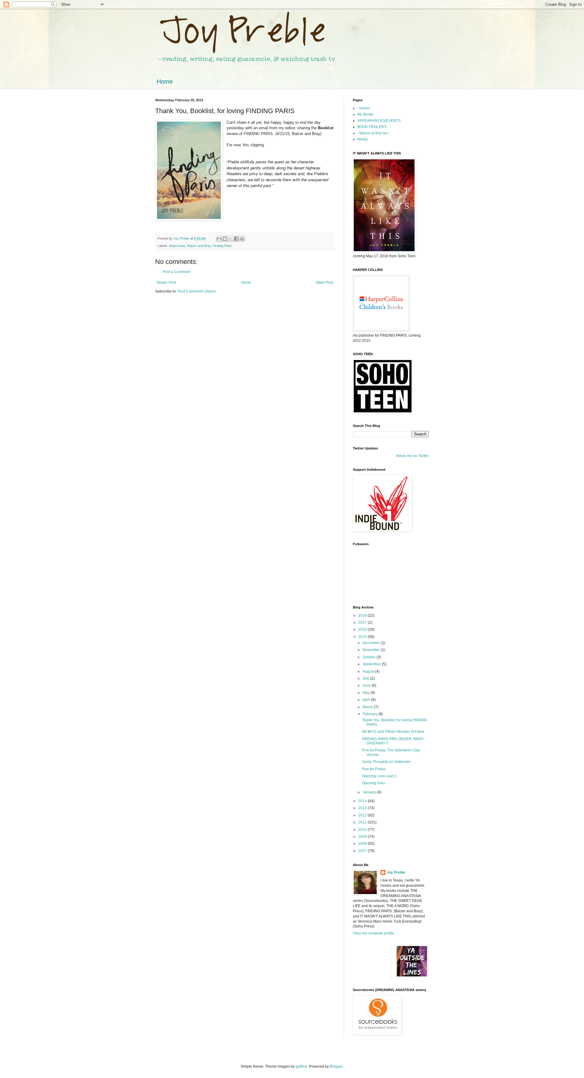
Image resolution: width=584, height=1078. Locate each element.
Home (165, 81)
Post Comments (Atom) (197, 291)
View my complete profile (373, 933)
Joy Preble (396, 872)
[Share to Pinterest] (242, 239)
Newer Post (166, 282)
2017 (363, 622)
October (370, 657)
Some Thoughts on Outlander (386, 762)
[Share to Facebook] (236, 239)
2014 (363, 801)
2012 (363, 815)
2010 (363, 829)
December (372, 643)
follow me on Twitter (412, 456)
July (366, 678)
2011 (363, 822)
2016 (363, 629)
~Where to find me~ (373, 133)
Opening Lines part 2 (379, 776)
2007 (363, 851)
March (368, 707)
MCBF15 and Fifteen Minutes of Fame (393, 732)
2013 (363, 808)
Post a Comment (176, 272)
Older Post (324, 282)
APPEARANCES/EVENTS (379, 121)
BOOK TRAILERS (372, 127)
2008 (363, 843)
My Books (365, 114)
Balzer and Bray (199, 246)
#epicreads (177, 246)
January (370, 792)
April (367, 700)
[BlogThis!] (225, 239)
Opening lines (373, 783)
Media (362, 139)
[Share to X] (231, 239)
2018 (363, 615)
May (366, 693)
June (367, 685)
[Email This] (219, 239)
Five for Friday (373, 769)
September (372, 664)
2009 (363, 836)
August (369, 671)
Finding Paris (222, 246)
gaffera (301, 1066)
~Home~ (364, 108)
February (370, 714)
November (372, 650)
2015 (363, 637)
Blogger (336, 1066)
